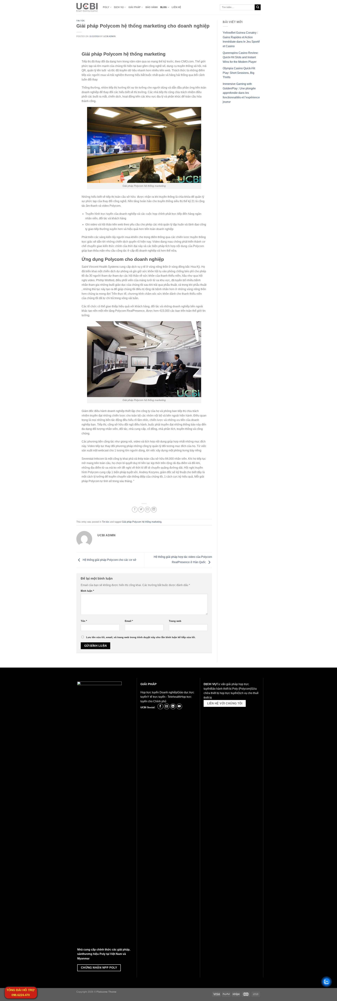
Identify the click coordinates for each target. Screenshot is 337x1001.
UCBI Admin (109, 36)
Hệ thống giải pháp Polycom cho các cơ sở (109, 560)
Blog (163, 7)
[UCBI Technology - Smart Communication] (87, 7)
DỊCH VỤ (119, 7)
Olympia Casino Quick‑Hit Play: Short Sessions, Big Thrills (239, 73)
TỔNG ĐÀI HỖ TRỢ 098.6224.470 (20, 992)
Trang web (175, 621)
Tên (84, 621)
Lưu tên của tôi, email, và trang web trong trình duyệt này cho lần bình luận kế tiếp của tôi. (141, 637)
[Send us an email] (167, 706)
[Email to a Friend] (147, 509)
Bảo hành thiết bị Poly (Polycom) (230, 688)
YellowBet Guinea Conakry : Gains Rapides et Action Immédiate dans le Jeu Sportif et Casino (241, 39)
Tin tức (80, 21)
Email (129, 621)
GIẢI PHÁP (134, 7)
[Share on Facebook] (135, 509)
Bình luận (87, 590)
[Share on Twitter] (141, 509)
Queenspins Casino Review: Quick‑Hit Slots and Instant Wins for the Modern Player (240, 57)
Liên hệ (176, 7)
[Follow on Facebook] (160, 706)
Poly (106, 7)
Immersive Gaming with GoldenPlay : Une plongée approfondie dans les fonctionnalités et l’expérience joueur (241, 92)
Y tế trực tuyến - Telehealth (164, 696)
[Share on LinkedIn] (154, 509)
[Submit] (258, 7)
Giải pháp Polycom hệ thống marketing (141, 521)
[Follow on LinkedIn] (173, 706)
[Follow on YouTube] (179, 706)
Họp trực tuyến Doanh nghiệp (158, 692)
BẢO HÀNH (152, 7)
